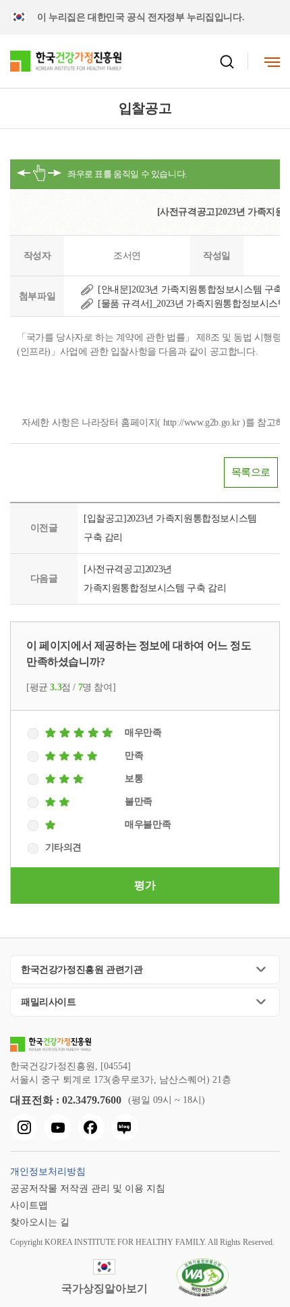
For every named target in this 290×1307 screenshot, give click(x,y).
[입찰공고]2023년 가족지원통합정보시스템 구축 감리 (170, 527)
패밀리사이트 (48, 1002)
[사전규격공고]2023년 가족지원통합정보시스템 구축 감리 (155, 578)
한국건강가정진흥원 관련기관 (81, 970)
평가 (144, 885)
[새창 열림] (23, 1127)
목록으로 (250, 472)
